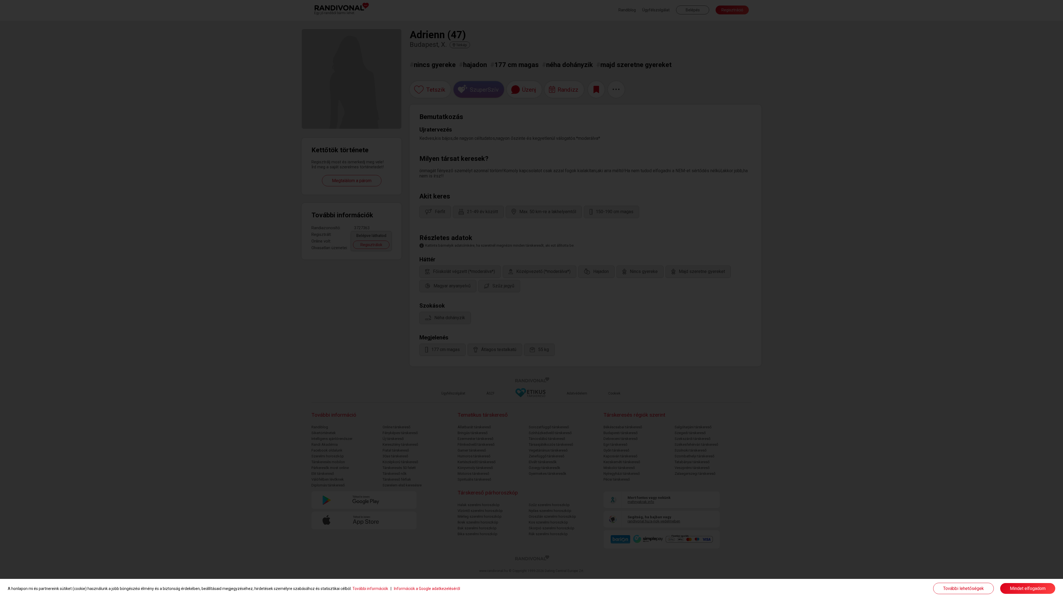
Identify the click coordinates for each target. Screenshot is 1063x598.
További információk (370, 588)
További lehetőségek (963, 588)
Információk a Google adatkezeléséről (427, 588)
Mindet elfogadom (1028, 588)
